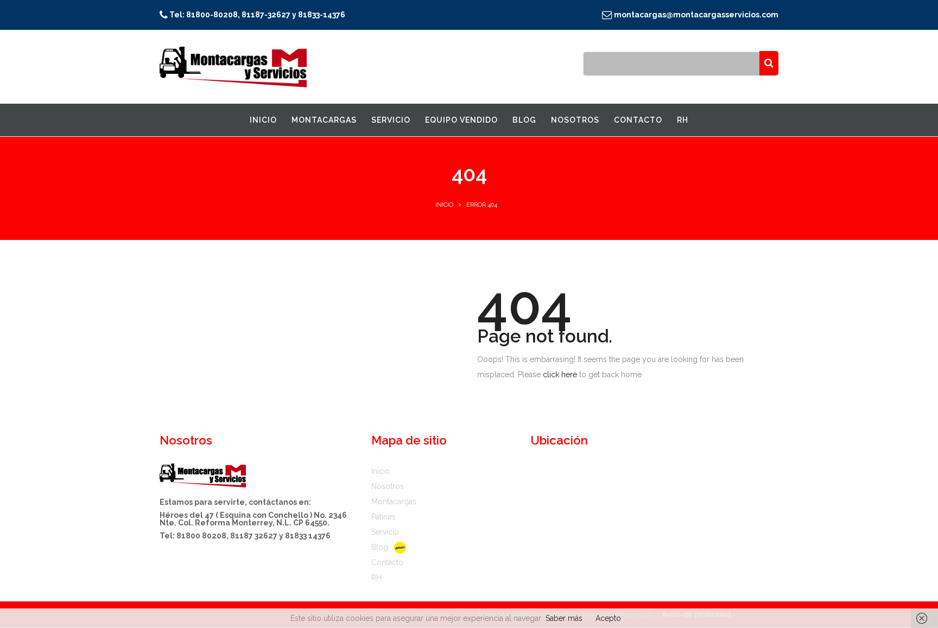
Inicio (444, 204)
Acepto (608, 618)
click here (560, 374)
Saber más (564, 618)
